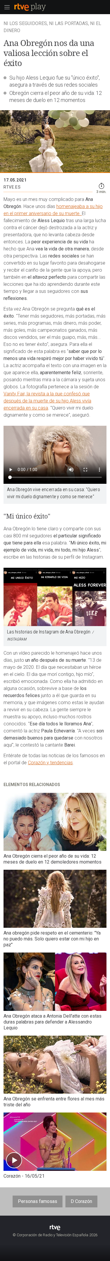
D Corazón (81, 1201)
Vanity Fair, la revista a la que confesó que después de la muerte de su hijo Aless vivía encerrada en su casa (47, 401)
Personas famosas (37, 1201)
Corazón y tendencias (50, 762)
